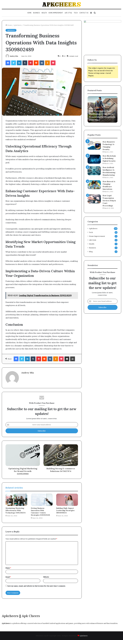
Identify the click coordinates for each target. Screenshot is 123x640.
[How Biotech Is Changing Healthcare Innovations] (94, 184)
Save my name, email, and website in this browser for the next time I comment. (36, 586)
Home (29, 13)
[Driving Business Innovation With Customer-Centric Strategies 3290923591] (42, 500)
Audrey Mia (14, 56)
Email (8, 577)
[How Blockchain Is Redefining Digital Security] (94, 159)
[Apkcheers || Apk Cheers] (61, 4)
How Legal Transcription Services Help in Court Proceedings (109, 200)
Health (44, 13)
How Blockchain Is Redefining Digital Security (109, 158)
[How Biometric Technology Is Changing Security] (94, 145)
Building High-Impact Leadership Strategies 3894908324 (65, 510)
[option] (103, 109)
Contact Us (83, 13)
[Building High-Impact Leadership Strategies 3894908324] (67, 500)
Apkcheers (18, 25)
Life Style (68, 13)
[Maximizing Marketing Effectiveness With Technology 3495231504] (16, 500)
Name (8, 568)
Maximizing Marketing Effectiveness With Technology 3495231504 (15, 510)
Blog (91, 252)
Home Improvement (56, 13)
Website (46, 577)
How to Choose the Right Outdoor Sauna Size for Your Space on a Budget (102, 116)
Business (36, 13)
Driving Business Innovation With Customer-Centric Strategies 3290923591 (40, 511)
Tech (76, 13)
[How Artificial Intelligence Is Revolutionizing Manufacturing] (94, 170)
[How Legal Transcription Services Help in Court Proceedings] (94, 198)
